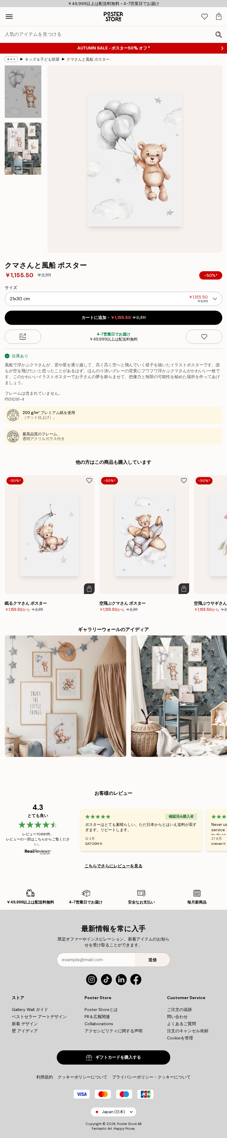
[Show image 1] (23, 91)
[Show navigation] (9, 16)
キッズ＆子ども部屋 (42, 59)
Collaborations (99, 1023)
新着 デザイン (25, 1023)
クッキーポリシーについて (82, 1077)
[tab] (204, 16)
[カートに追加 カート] (89, 588)
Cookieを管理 (180, 1038)
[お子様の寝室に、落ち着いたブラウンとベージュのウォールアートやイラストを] (65, 696)
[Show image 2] (23, 149)
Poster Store (127, 1124)
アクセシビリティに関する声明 (113, 1030)
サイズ (11, 287)
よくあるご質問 (181, 1023)
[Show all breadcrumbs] (11, 59)
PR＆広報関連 (97, 1016)
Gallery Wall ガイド (30, 1009)
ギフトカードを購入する (118, 1057)
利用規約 (44, 1077)
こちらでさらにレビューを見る (113, 866)
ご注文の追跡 (179, 1009)
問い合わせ (177, 1016)
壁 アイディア (25, 1030)
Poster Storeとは (101, 1009)
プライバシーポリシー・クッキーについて (151, 1077)
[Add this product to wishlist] (204, 337)
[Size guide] (23, 337)
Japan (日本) (113, 1111)
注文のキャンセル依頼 (187, 1030)
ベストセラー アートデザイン (39, 1016)
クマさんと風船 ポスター (88, 59)
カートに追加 (114, 317)
